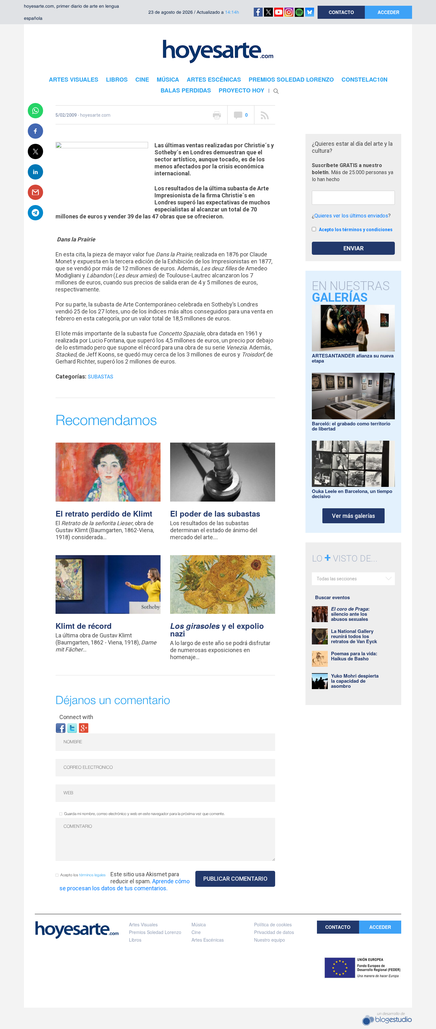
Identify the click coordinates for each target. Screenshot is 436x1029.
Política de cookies (273, 924)
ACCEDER (388, 12)
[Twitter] (72, 727)
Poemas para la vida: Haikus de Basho (354, 656)
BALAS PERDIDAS (186, 90)
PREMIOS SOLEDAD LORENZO (291, 79)
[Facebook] (61, 727)
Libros (135, 940)
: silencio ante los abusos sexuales (350, 613)
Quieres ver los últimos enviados (351, 216)
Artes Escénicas (208, 940)
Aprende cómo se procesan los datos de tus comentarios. (124, 885)
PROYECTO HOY (241, 90)
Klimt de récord (84, 625)
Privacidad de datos (274, 932)
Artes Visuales (143, 924)
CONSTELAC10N (364, 79)
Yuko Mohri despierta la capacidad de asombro (355, 680)
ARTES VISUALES (73, 79)
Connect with (76, 717)
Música (199, 924)
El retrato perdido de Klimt (104, 513)
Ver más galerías (353, 515)
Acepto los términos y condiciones (356, 229)
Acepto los (83, 875)
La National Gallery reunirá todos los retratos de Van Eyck (354, 636)
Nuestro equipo (269, 940)
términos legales (92, 875)
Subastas (100, 377)
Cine (196, 932)
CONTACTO (341, 12)
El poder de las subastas (215, 513)
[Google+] (84, 727)
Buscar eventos (332, 597)
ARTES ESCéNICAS (214, 79)
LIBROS (117, 79)
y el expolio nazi (217, 629)
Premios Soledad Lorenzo (155, 932)
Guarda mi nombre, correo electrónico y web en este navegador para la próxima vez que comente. (144, 814)
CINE (142, 79)
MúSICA (168, 79)
